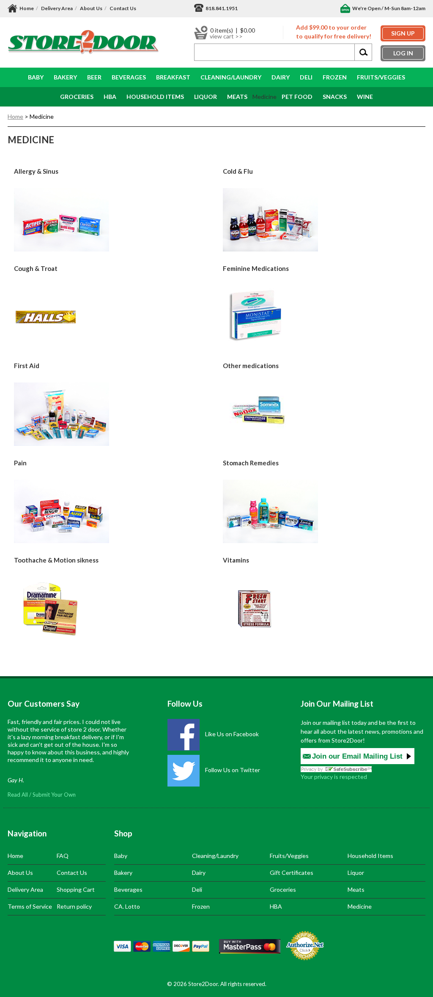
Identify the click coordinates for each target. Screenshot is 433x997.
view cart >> (226, 36)
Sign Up (403, 33)
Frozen (335, 77)
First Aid (26, 365)
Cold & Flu (238, 171)
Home (26, 8)
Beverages (129, 77)
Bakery (65, 77)
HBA (110, 96)
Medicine (360, 906)
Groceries (76, 96)
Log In (403, 53)
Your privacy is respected (334, 776)
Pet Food (297, 96)
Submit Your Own (54, 794)
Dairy (280, 77)
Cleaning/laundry (230, 77)
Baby (36, 77)
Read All (18, 794)
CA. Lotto (127, 906)
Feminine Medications (256, 268)
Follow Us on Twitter (232, 769)
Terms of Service (30, 906)
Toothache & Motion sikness (56, 560)
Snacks (335, 96)
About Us (91, 8)
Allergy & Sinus (36, 171)
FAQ (63, 855)
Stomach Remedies (251, 463)
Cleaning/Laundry (215, 855)
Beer (94, 77)
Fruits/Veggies (381, 77)
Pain (20, 463)
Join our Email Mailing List (357, 756)
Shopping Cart (76, 889)
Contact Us (123, 8)
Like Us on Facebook (231, 734)
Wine (365, 96)
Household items (155, 96)
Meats (237, 96)
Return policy (74, 906)
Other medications (251, 365)
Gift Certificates (291, 872)
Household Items (370, 855)
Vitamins (236, 560)
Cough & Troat (36, 268)
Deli (306, 77)
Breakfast (173, 77)
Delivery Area (57, 8)
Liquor (205, 96)
